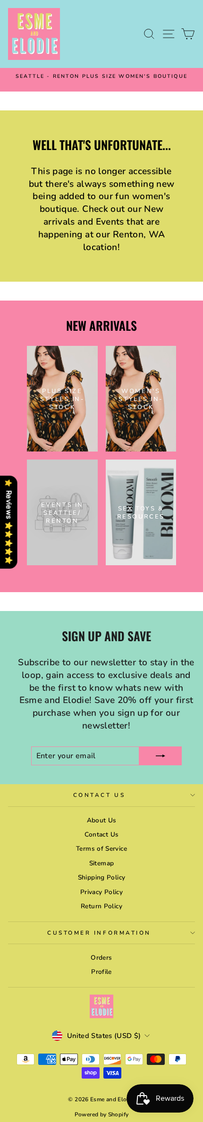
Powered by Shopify (102, 1114)
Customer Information (99, 933)
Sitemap (101, 863)
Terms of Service (101, 848)
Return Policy (101, 906)
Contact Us (99, 795)
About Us (102, 820)
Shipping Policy (102, 877)
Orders (101, 957)
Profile (101, 971)
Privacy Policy (101, 892)
